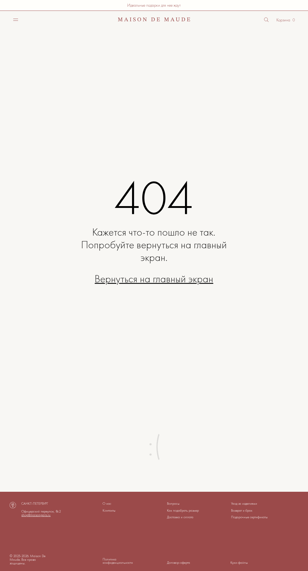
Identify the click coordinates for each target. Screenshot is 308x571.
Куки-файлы (239, 562)
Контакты (109, 510)
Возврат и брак (241, 510)
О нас (107, 503)
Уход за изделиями (244, 503)
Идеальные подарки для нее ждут (154, 5)
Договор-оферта (178, 562)
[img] (15, 19)
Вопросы (173, 503)
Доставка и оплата (180, 517)
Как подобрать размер (183, 510)
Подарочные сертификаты (249, 517)
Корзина (283, 20)
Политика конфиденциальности (118, 561)
